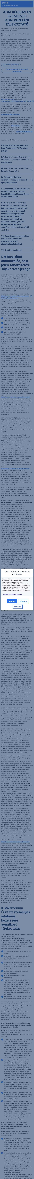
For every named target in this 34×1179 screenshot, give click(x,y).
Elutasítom (17, 606)
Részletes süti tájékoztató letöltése (12, 594)
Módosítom (23, 601)
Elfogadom (11, 601)
